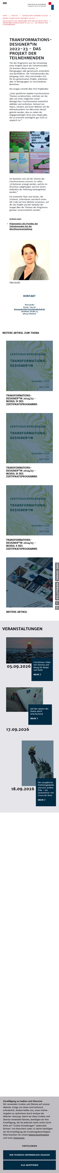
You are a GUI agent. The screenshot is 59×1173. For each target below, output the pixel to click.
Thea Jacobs (14, 282)
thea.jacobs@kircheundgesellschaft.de (29, 309)
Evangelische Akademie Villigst (35, 15)
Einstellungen (29, 1146)
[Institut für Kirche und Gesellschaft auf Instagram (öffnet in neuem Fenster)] (57, 608)
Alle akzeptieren (29, 1165)
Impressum (19, 1138)
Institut (14, 15)
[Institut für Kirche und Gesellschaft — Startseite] (41, 6)
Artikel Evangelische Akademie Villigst (19, 18)
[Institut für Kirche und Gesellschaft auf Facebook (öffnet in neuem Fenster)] (57, 603)
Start (5, 15)
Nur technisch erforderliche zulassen (29, 1155)
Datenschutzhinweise (38, 1134)
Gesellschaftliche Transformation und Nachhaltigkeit (25, 21)
